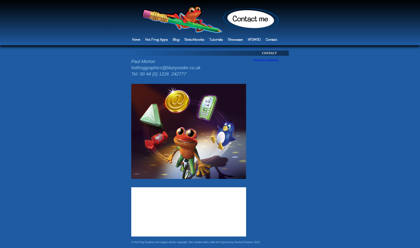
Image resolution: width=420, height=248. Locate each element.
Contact (271, 39)
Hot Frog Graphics (182, 20)
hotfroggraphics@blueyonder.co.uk (165, 67)
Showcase (235, 39)
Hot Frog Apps (156, 39)
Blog (176, 39)
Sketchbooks (194, 39)
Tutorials (216, 39)
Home (136, 39)
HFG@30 (254, 39)
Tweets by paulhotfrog (265, 60)
